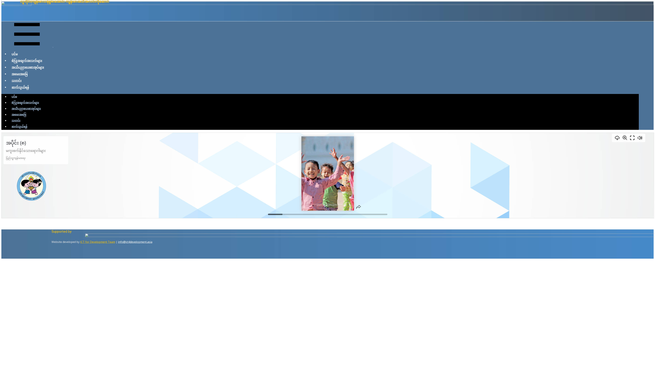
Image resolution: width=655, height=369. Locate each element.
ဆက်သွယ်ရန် (20, 87)
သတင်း (16, 80)
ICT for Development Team (97, 242)
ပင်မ (15, 54)
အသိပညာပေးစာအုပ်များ (28, 67)
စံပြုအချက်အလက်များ (27, 60)
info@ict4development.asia (135, 242)
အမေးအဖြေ (20, 74)
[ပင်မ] (327, 4)
